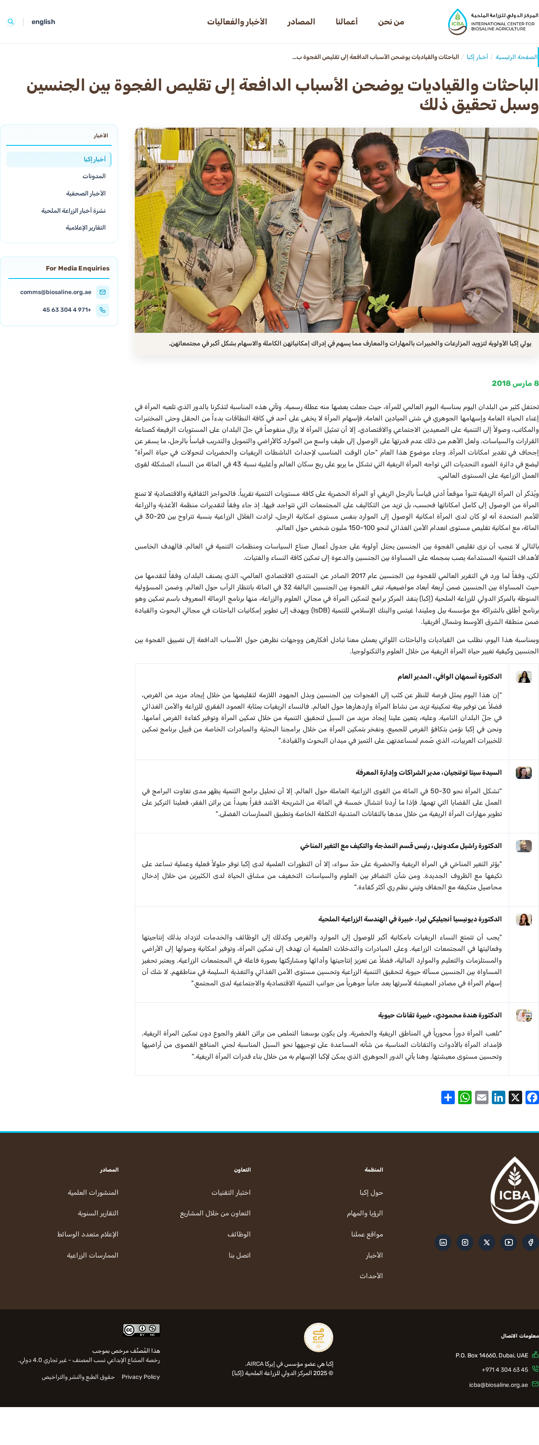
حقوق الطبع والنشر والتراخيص (78, 1377)
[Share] (448, 1096)
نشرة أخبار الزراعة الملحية (73, 210)
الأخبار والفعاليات (237, 22)
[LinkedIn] (498, 1096)
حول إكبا (371, 1192)
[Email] (481, 1096)
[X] (515, 1096)
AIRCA (255, 1363)
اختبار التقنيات (231, 1192)
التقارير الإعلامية (86, 227)
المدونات (94, 176)
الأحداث (371, 1276)
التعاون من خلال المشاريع (215, 1213)
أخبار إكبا (477, 57)
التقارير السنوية (98, 1213)
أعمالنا (347, 22)
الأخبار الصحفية (86, 193)
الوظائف (239, 1234)
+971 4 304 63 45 (67, 309)
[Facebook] (532, 1096)
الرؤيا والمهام (365, 1213)
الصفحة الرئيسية (517, 57)
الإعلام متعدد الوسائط (88, 1234)
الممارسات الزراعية (93, 1255)
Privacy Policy (141, 1377)
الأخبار (374, 1255)
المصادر (301, 22)
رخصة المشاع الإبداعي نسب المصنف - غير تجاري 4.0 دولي (90, 1360)
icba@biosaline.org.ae (498, 1385)
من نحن (391, 22)
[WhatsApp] (465, 1096)
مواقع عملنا (367, 1234)
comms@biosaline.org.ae (55, 291)
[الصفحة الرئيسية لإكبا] (478, 22)
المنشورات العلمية (93, 1192)
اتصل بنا (240, 1255)
